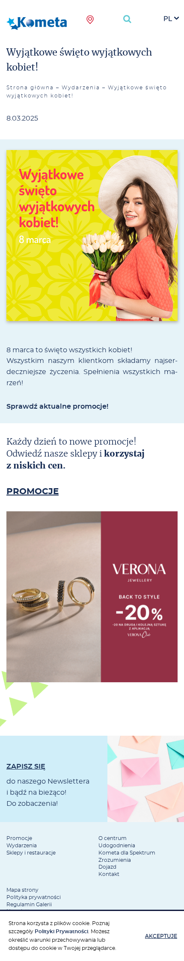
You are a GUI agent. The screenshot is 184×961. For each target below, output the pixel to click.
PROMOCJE (32, 491)
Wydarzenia (81, 87)
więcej (92, 626)
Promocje (19, 838)
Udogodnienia (116, 845)
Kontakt (108, 874)
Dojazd (107, 867)
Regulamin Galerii (29, 904)
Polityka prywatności (33, 897)
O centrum (112, 838)
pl (167, 19)
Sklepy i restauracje (31, 852)
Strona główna (30, 87)
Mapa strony (22, 890)
